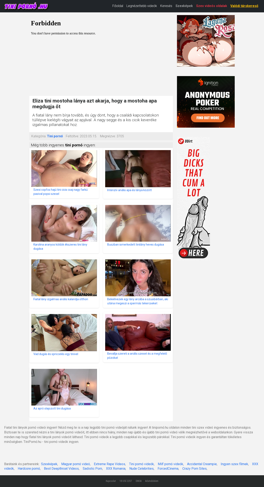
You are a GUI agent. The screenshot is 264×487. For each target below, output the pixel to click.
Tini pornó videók (141, 464)
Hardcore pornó (29, 469)
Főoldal (117, 6)
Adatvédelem (151, 481)
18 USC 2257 (125, 481)
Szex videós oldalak (211, 6)
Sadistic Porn (92, 469)
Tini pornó (55, 136)
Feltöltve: (72, 136)
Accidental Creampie (202, 464)
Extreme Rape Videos (109, 464)
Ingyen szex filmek (234, 464)
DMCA (138, 481)
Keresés (166, 6)
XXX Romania (115, 469)
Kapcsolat (111, 481)
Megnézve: (108, 136)
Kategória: (38, 136)
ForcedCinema (168, 469)
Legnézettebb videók (141, 6)
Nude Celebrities (141, 469)
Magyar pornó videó (75, 464)
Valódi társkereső (244, 6)
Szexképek (184, 6)
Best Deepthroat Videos (61, 469)
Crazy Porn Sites (194, 469)
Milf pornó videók (170, 464)
